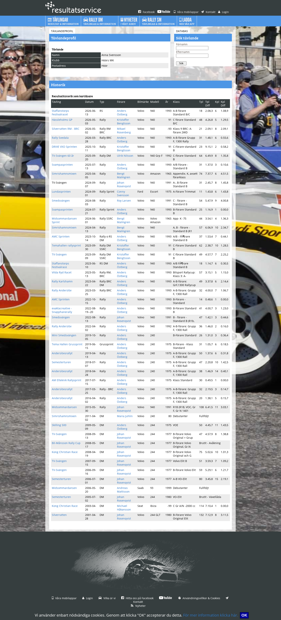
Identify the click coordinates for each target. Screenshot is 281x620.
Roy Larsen (124, 200)
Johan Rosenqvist (124, 184)
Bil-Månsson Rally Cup (66, 443)
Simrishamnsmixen (64, 173)
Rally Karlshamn (62, 281)
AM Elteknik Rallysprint (66, 380)
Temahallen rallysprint (66, 245)
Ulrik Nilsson (125, 155)
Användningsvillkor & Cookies (201, 598)
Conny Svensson (123, 193)
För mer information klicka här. (210, 615)
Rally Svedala (60, 137)
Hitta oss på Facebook (139, 598)
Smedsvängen (61, 200)
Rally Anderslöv (61, 290)
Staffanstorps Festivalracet (60, 112)
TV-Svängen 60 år (63, 155)
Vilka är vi (109, 598)
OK (244, 615)
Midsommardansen (64, 407)
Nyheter (140, 606)
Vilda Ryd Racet (61, 272)
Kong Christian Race (65, 452)
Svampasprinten (62, 164)
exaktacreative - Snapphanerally (62, 310)
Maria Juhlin (125, 416)
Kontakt (210, 12)
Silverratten (59, 515)
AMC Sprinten (61, 236)
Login (225, 12)
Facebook (148, 12)
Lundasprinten (61, 191)
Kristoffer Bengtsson (123, 121)
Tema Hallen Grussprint (67, 344)
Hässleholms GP (62, 120)
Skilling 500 (59, 425)
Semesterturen (61, 362)
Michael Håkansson (124, 507)
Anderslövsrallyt (62, 353)
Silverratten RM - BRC (65, 128)
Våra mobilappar (187, 12)
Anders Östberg (122, 112)
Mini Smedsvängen (64, 335)
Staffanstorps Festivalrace (60, 265)
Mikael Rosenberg (124, 130)
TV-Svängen (59, 254)
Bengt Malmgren (123, 175)
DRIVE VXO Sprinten (64, 146)
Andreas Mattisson (123, 489)
